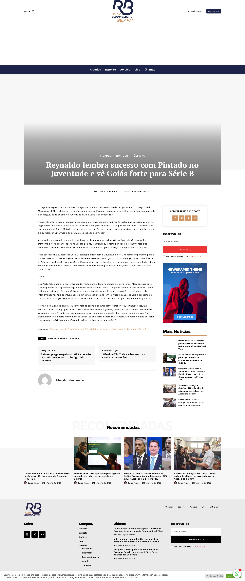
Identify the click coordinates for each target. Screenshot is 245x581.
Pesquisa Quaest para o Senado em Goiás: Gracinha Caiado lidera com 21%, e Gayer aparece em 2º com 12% (191, 374)
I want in (183, 250)
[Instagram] (27, 534)
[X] (181, 218)
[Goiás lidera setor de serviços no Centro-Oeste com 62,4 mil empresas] (169, 402)
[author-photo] (26, 482)
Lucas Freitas (33, 483)
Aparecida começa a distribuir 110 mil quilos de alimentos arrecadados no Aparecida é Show (191, 389)
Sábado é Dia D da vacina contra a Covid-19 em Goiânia (124, 356)
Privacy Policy (195, 256)
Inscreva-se (194, 540)
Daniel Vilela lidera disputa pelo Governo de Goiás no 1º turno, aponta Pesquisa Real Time (192, 344)
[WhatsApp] (195, 218)
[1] (237, 575)
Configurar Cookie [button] (215, 576)
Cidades (105, 156)
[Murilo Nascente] (45, 380)
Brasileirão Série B (57, 338)
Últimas (139, 156)
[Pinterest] (188, 218)
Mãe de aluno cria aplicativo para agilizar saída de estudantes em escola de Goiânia (192, 358)
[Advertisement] (122, 44)
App (115, 535)
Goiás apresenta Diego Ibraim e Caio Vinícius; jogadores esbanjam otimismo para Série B (98, 329)
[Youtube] (42, 534)
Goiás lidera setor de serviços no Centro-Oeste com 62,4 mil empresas (190, 402)
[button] (29, 11)
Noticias (122, 156)
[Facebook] (175, 218)
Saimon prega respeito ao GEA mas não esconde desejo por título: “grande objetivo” (66, 357)
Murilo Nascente (108, 191)
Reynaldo (75, 338)
